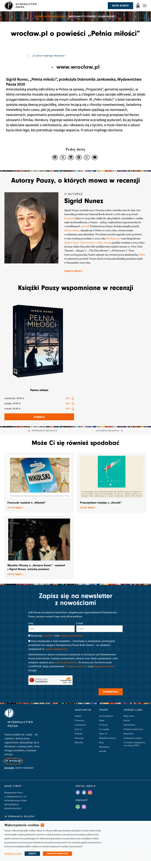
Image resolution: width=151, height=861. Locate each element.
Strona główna (44, 16)
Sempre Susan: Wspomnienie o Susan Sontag (87, 242)
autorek (85, 226)
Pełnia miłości (71, 230)
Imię (30, 623)
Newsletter (104, 747)
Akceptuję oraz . (57, 635)
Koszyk (127, 720)
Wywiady (79, 742)
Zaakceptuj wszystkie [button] (57, 853)
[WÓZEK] (138, 5)
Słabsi (142, 254)
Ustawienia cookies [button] (13, 853)
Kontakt (102, 751)
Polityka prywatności (76, 666)
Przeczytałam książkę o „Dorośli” (101, 502)
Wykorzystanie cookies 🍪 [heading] (24, 825)
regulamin (48, 635)
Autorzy (78, 729)
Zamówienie (129, 725)
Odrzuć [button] (32, 853)
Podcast (79, 734)
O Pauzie (103, 725)
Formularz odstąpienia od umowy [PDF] (134, 744)
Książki (78, 716)
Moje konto (129, 716)
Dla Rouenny (113, 238)
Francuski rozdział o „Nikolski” (26, 502)
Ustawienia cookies (133, 738)
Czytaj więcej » (15, 507)
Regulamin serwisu (104, 666)
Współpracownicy (107, 738)
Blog (101, 742)
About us (103, 734)
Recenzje (61, 16)
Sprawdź (9, 767)
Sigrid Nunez (83, 201)
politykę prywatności (71, 635)
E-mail (79, 623)
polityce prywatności (56, 649)
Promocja (79, 720)
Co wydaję (104, 729)
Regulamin (129, 734)
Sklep (101, 720)
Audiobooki (80, 725)
